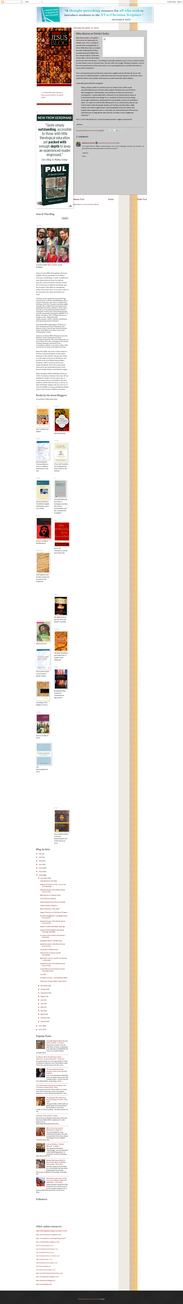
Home (111, 199)
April (42, 1011)
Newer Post (78, 199)
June (42, 1003)
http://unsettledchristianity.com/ (45, 1252)
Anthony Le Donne (89, 130)
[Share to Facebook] (117, 130)
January (43, 1021)
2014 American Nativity (48, 898)
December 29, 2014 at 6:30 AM (108, 143)
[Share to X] (114, 130)
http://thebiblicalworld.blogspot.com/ (46, 1262)
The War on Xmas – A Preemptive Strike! (53, 978)
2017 (41, 864)
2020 (41, 854)
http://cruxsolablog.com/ (44, 1284)
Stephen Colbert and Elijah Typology (52, 926)
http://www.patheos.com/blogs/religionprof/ (51, 1238)
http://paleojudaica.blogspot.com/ (45, 1269)
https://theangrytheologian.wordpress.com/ (51, 1231)
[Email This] (110, 130)
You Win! (43, 974)
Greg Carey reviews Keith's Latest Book (53, 981)
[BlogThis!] (112, 130)
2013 (41, 1026)
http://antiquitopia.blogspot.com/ (47, 1277)
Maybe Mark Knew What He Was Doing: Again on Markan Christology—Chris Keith (56, 1162)
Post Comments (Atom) (91, 204)
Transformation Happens (48, 905)
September (44, 993)
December (44, 878)
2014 (41, 875)
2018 (41, 861)
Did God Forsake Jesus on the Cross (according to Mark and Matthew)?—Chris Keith (56, 1180)
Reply (84, 156)
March (43, 1014)
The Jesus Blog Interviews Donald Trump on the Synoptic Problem (56, 1071)
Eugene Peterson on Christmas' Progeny (53, 912)
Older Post (142, 199)
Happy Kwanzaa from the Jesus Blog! (52, 902)
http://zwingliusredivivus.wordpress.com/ (48, 1256)
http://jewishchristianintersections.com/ (49, 1273)
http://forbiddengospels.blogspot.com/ (47, 1249)
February (44, 1018)
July (42, 1000)
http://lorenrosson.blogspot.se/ (45, 1280)
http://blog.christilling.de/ (43, 1266)
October (44, 989)
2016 (41, 868)
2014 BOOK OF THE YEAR (48, 881)
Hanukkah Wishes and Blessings (51, 941)
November (44, 986)
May (42, 1007)
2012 (41, 1029)
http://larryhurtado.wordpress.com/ (48, 1242)
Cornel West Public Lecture (49, 949)
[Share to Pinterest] (119, 130)
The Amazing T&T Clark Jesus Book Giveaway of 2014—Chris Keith (57, 1099)
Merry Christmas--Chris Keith (49, 909)
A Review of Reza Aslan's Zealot (47, 1116)
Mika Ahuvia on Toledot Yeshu (50, 895)
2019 (41, 857)
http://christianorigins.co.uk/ (44, 1259)
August (43, 996)
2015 (41, 871)
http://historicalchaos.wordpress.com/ (48, 1234)
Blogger (102, 1299)
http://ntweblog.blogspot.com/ (44, 1245)
